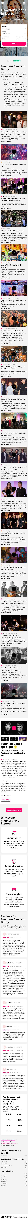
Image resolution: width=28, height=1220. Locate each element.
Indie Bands (4, 1162)
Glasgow (3, 1185)
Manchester (4, 1179)
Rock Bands (4, 1164)
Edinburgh (3, 1183)
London (3, 1174)
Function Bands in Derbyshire (8, 1143)
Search (18, 3)
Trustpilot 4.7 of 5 (20, 1217)
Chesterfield (4, 1156)
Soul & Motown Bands (6, 1165)
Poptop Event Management (8, 1140)
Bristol (2, 1177)
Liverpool (3, 1181)
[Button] (14, 119)
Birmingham (4, 1176)
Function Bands (5, 1141)
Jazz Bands (3, 1167)
